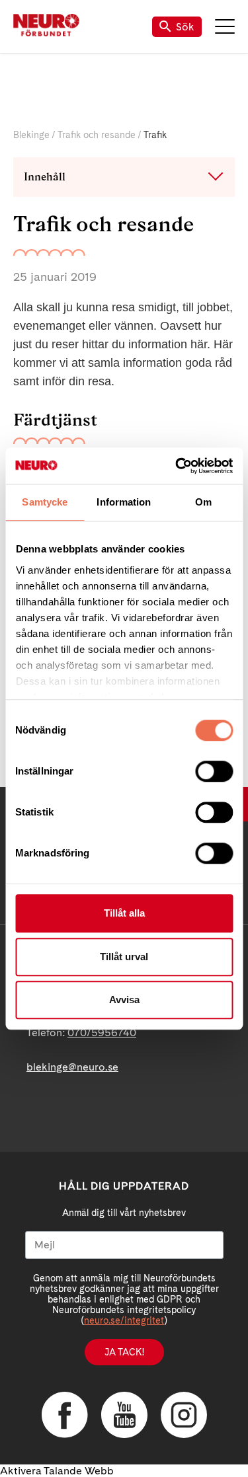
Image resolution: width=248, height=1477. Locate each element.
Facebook (65, 1415)
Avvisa (124, 999)
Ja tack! (124, 1352)
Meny (225, 26)
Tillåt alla (124, 913)
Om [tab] (203, 502)
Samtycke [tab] (44, 502)
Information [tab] (124, 502)
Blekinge (31, 135)
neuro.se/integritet (124, 1320)
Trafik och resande (97, 135)
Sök (185, 26)
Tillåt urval (124, 956)
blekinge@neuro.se (72, 1067)
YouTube (124, 1415)
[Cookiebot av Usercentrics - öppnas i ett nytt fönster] (176, 465)
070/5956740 (101, 1032)
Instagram (184, 1415)
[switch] (214, 771)
